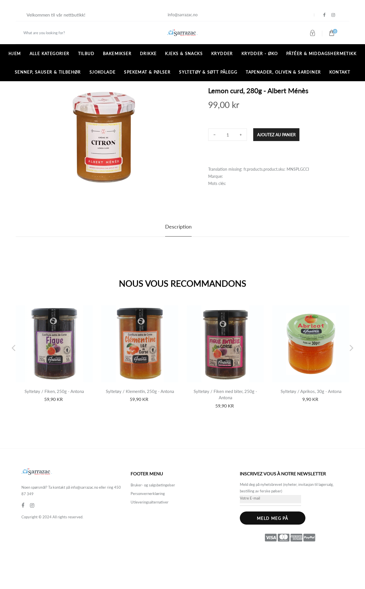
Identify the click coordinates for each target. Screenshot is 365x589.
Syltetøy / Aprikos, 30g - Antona (311, 391)
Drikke (148, 53)
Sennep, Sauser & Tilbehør (48, 72)
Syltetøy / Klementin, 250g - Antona (140, 391)
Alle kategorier (50, 53)
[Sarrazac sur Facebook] (324, 15)
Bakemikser (117, 53)
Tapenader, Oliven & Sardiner (283, 72)
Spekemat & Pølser (147, 72)
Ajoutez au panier (276, 134)
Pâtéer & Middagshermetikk (321, 53)
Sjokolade (103, 72)
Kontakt (339, 72)
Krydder (222, 53)
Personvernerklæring (148, 493)
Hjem (15, 53)
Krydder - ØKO (260, 53)
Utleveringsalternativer (150, 502)
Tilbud (86, 53)
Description (178, 226)
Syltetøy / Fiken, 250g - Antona (54, 391)
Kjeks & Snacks (184, 53)
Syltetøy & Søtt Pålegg (208, 72)
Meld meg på (272, 518)
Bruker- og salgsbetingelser (153, 485)
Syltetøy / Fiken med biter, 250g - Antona (225, 394)
